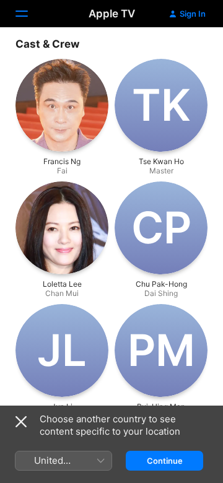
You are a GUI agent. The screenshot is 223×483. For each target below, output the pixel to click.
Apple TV (112, 13)
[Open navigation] (29, 13)
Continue (165, 461)
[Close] (21, 421)
